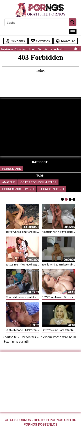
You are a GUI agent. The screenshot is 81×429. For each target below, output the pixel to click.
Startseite (10, 337)
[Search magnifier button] (72, 22)
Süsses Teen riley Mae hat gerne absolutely (30, 264)
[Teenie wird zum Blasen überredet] (58, 248)
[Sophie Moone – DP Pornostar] (22, 314)
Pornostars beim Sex (18, 189)
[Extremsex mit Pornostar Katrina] (58, 314)
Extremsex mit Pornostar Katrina (61, 330)
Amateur (8, 182)
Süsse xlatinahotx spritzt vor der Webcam (30, 297)
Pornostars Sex (51, 189)
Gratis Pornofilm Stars (38, 182)
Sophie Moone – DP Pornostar (23, 330)
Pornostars (11, 168)
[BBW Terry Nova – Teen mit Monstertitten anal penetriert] (58, 282)
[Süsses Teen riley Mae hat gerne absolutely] (22, 248)
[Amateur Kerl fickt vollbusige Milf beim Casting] (58, 216)
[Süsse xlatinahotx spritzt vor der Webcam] (22, 281)
